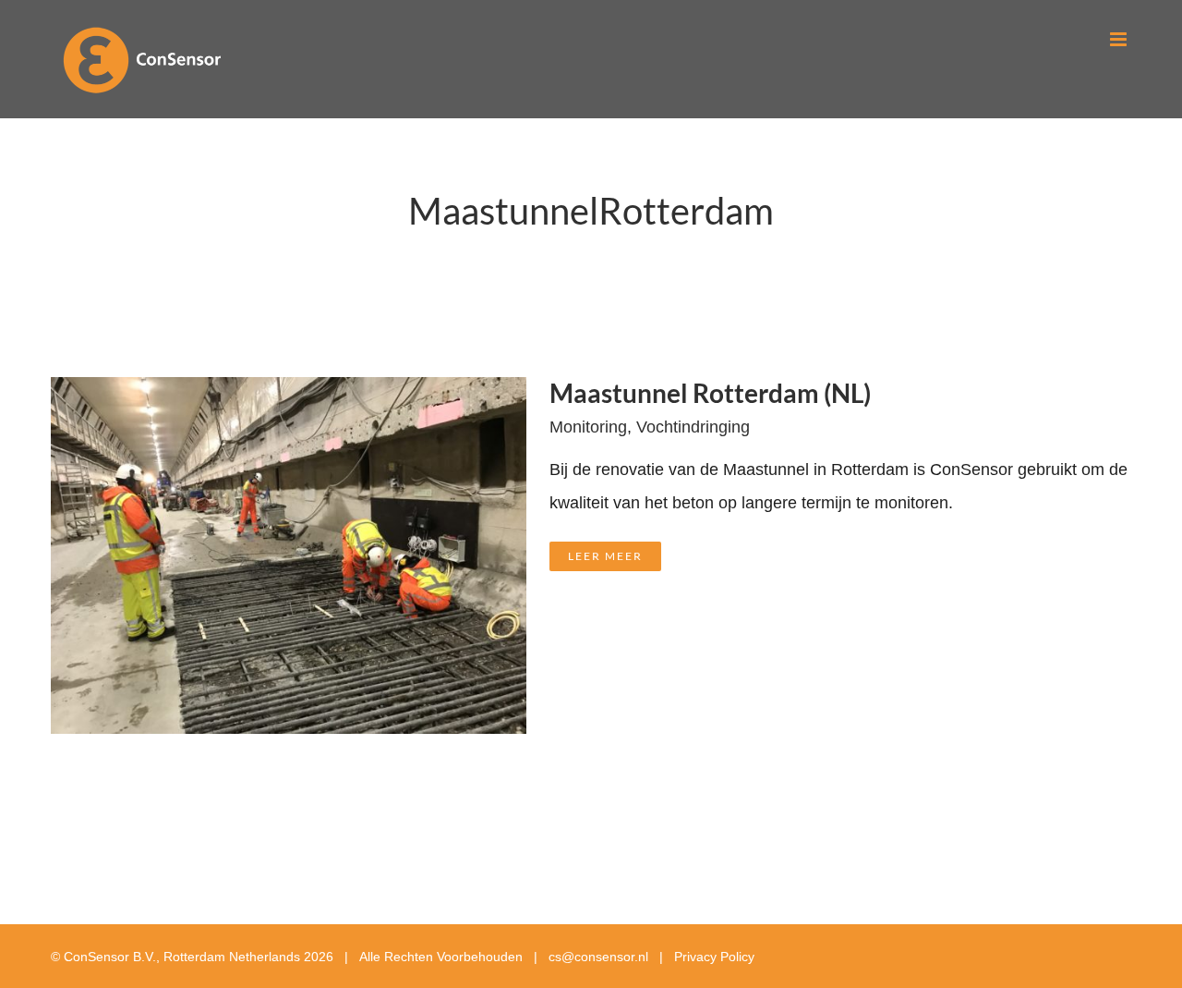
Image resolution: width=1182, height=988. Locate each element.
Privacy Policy (714, 956)
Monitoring (588, 427)
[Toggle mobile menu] (1119, 39)
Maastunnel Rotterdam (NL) (710, 393)
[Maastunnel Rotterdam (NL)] (288, 393)
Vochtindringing (693, 427)
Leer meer (605, 556)
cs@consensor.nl (598, 956)
